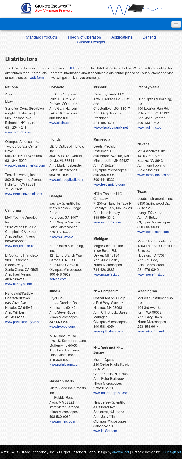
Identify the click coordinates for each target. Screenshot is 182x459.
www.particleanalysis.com (24, 321)
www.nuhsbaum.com (64, 364)
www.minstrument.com (154, 331)
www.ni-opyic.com (18, 283)
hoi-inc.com (58, 279)
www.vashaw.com (62, 236)
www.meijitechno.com (21, 245)
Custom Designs (91, 42)
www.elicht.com (60, 122)
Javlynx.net (120, 452)
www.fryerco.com (62, 326)
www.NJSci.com (105, 430)
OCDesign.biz (171, 452)
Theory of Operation (84, 37)
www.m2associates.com (155, 174)
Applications (121, 37)
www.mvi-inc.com (62, 421)
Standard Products (41, 37)
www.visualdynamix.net (110, 127)
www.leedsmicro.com (109, 184)
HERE (72, 68)
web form (37, 77)
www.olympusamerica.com (25, 165)
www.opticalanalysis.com (111, 331)
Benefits (149, 37)
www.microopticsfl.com (66, 179)
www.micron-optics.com (111, 392)
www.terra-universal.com (23, 193)
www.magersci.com (107, 274)
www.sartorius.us (18, 132)
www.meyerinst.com (152, 274)
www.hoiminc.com (150, 127)
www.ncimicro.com (107, 222)
